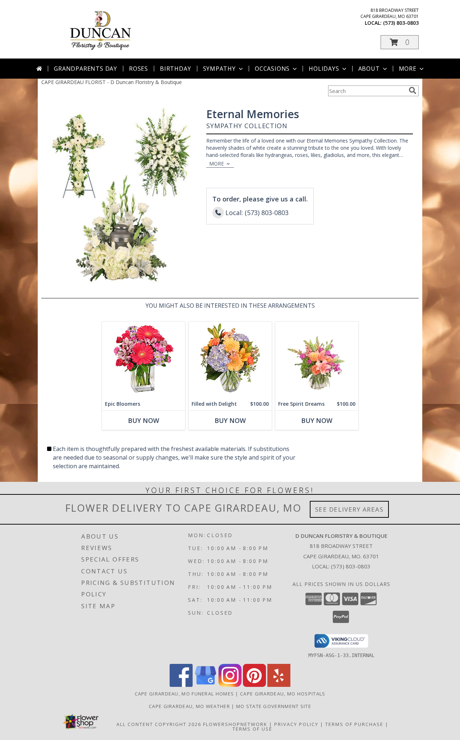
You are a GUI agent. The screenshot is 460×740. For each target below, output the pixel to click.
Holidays (324, 69)
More (408, 69)
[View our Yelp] (278, 684)
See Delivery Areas (349, 509)
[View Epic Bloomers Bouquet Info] (143, 359)
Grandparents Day (85, 69)
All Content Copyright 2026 (158, 724)
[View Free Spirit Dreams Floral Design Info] (316, 359)
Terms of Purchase (354, 724)
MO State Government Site (273, 706)
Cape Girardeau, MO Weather (189, 706)
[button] (400, 42)
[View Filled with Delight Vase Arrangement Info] (230, 359)
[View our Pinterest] (254, 684)
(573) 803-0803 (401, 22)
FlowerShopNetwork (235, 724)
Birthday (175, 69)
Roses (138, 69)
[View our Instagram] (230, 684)
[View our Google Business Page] (205, 684)
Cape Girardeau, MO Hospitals (282, 693)
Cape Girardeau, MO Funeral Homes (184, 693)
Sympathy (219, 69)
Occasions (272, 69)
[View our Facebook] (181, 684)
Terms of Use (252, 729)
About (369, 69)
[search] (412, 90)
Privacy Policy (296, 724)
